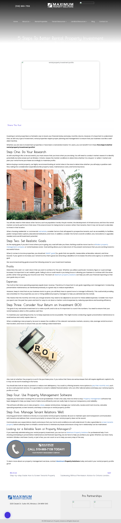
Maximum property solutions (65, 275)
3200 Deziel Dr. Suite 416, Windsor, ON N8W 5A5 (29, 503)
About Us (25, 21)
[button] (94, 125)
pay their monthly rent (100, 385)
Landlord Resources (78, 21)
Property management (92, 399)
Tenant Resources (58, 21)
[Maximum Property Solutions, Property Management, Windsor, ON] (11, 510)
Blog (93, 21)
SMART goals (50, 253)
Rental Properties (41, 21)
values (42, 405)
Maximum (60, 461)
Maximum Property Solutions (77, 432)
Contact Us (103, 21)
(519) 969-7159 (22, 6)
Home (15, 21)
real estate (42, 231)
